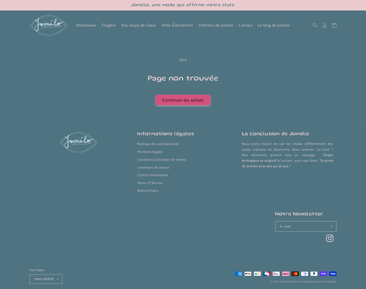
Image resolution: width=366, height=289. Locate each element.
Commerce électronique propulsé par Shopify (312, 281)
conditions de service (153, 167)
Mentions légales (150, 152)
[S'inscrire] (331, 226)
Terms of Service (149, 183)
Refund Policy (147, 191)
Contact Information (152, 175)
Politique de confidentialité (158, 144)
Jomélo (283, 281)
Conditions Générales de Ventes (161, 159)
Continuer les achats (183, 100)
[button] (315, 25)
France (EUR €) (44, 279)
